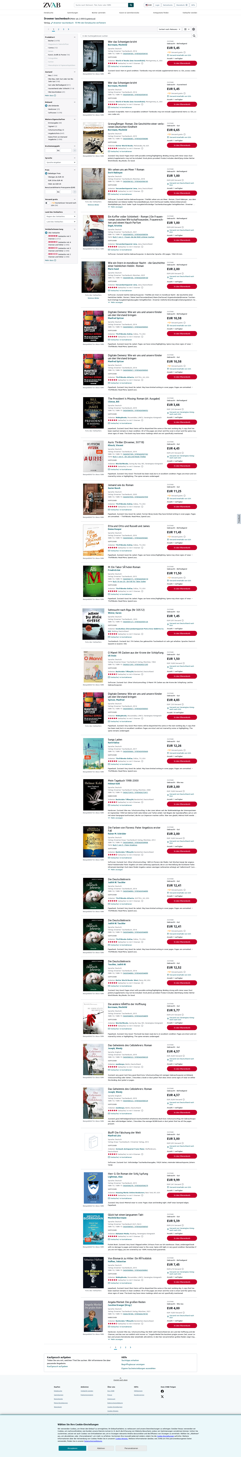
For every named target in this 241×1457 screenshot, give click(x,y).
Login (157, 5)
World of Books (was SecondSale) (130, 60)
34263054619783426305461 (135, 538)
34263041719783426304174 (135, 579)
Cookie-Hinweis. (121, 1438)
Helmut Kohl (114, 783)
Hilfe (193, 5)
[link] (194, 29)
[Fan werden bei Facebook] (162, 1391)
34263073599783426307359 (135, 497)
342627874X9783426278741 (135, 1314)
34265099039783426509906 (135, 842)
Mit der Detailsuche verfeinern (92, 22)
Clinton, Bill (113, 401)
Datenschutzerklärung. (93, 1441)
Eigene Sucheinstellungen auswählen (139, 1368)
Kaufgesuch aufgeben (57, 1366)
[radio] (46, 109)
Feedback (239, 519)
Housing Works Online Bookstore (130, 1192)
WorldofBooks (122, 464)
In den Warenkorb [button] (182, 63)
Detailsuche (48, 13)
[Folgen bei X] (162, 1397)
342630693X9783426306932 (135, 410)
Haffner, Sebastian (117, 1261)
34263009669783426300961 (135, 1270)
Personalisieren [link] (131, 1448)
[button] (48, 29)
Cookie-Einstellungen (165, 1436)
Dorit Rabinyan (115, 172)
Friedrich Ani (114, 570)
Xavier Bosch (114, 488)
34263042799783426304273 (135, 1185)
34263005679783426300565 (135, 327)
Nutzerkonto (168, 5)
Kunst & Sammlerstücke (129, 13)
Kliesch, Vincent (115, 445)
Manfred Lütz (114, 1135)
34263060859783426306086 (135, 138)
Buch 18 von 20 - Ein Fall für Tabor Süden (129, 581)
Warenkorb (58, 1407)
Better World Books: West (127, 980)
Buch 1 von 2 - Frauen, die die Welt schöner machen (133, 237)
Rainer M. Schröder (117, 833)
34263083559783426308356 (135, 234)
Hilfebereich (138, 1391)
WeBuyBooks (121, 417)
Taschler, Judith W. (117, 964)
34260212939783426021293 (135, 664)
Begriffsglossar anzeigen (133, 1364)
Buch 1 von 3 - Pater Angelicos (125, 845)
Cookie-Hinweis (112, 1411)
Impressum (111, 1399)
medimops (120, 1064)
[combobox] (101, 5)
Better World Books (124, 146)
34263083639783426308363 (135, 1226)
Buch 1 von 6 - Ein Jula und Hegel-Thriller (129, 456)
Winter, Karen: (115, 613)
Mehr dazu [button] (49, 260)
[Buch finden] (131, 5)
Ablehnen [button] (101, 1448)
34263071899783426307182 (135, 454)
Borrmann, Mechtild (117, 45)
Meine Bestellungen (61, 1403)
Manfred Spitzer (116, 318)
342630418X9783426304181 (135, 53)
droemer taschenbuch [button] (63, 22)
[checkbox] (46, 41)
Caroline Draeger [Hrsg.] (120, 1305)
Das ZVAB (110, 1391)
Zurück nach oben (120, 1380)
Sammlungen (72, 13)
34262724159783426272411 (135, 792)
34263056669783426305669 (135, 751)
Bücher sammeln (98, 13)
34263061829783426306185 (135, 181)
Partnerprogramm (87, 1395)
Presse (109, 1395)
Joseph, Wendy (115, 1048)
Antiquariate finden (161, 13)
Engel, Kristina (115, 225)
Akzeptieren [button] (72, 1448)
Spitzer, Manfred (116, 700)
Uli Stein (112, 655)
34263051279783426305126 (135, 622)
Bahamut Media (122, 1233)
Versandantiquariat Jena (126, 188)
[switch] (47, 203)
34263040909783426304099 (135, 891)
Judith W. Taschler (117, 882)
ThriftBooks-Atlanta (125, 377)
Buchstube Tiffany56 (124, 671)
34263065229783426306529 (135, 1057)
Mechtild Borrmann (117, 1218)
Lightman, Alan (115, 1177)
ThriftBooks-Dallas (124, 334)
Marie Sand (113, 269)
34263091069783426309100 (135, 278)
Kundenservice (139, 1395)
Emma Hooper (115, 529)
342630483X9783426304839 (135, 1016)
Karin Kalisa (113, 742)
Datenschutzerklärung (115, 1403)
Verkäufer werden (190, 13)
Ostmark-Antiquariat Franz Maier (130, 1149)
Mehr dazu (49, 95)
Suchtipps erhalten (130, 1360)
